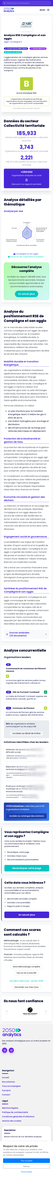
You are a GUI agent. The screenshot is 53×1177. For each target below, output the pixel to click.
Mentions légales (10, 1108)
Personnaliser (26, 1172)
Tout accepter (26, 1161)
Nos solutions (8, 1081)
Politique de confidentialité (15, 1112)
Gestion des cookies (11, 1121)
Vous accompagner (11, 1086)
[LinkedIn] (4, 1050)
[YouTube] (11, 1050)
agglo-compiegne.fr (13, 42)
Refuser (26, 1166)
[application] (26, 234)
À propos (6, 1090)
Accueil (5, 1077)
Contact (6, 1094)
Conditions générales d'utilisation (18, 1116)
